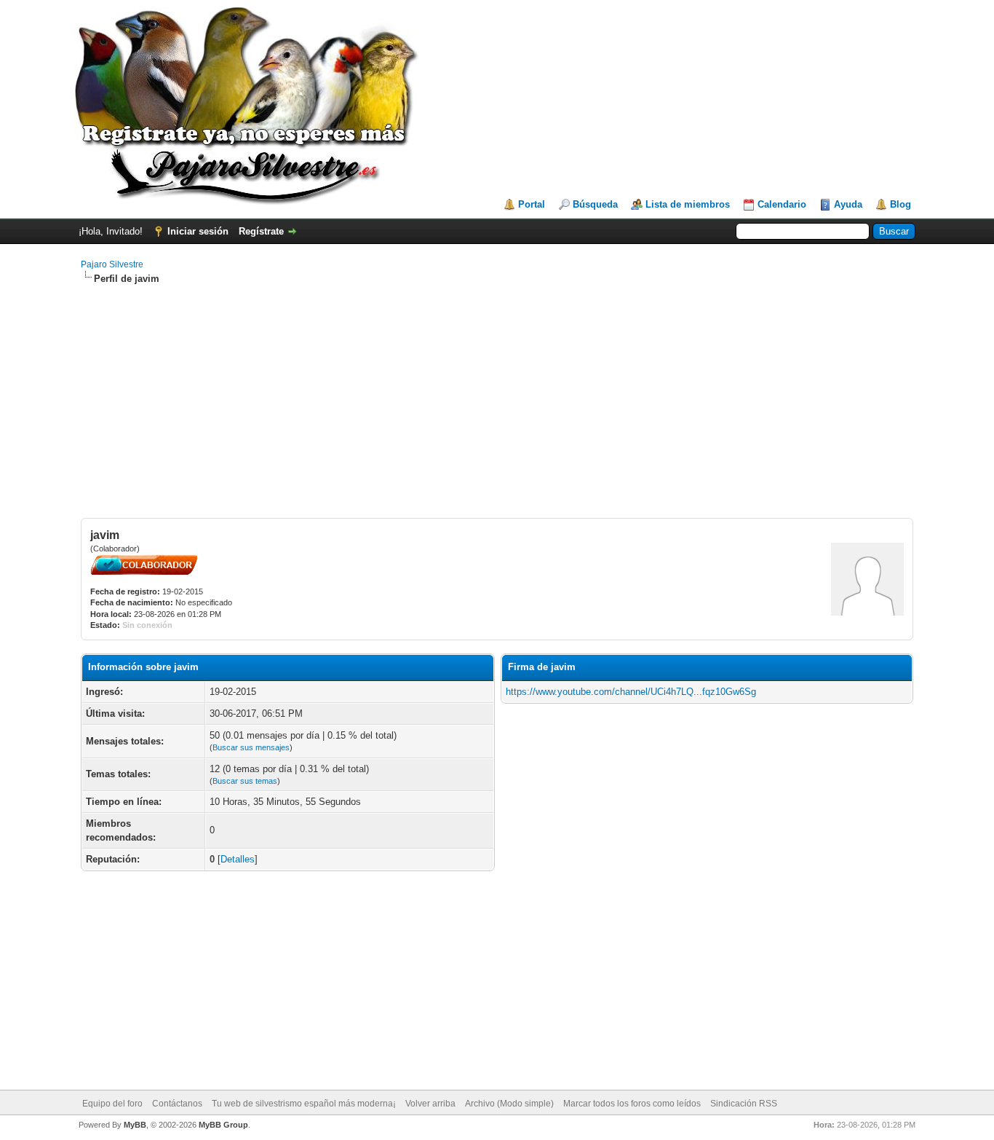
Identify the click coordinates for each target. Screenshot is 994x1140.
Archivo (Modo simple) (509, 1103)
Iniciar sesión (197, 231)
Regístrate (261, 231)
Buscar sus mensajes (251, 747)
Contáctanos (177, 1103)
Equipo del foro (112, 1103)
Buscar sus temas (244, 781)
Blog (900, 204)
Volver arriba (430, 1103)
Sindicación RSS (743, 1103)
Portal (531, 204)
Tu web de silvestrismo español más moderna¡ (304, 1103)
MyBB (135, 1124)
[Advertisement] (497, 401)
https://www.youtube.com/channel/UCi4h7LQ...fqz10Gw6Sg (631, 691)
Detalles (237, 859)
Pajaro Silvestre (112, 264)
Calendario (782, 204)
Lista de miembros (687, 204)
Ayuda (848, 204)
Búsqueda (595, 204)
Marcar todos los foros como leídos (632, 1103)
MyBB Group (223, 1124)
